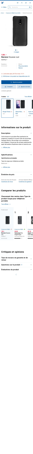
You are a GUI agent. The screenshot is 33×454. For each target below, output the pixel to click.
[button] (16, 74)
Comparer (10, 86)
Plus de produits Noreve (23, 66)
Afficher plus (6, 147)
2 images (16, 52)
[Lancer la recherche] (10, 7)
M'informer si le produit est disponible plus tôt (16, 76)
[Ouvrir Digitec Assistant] (26, 2)
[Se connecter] (21, 2)
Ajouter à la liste (25, 86)
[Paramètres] (17, 2)
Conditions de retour (7, 181)
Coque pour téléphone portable (13, 13)
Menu (4, 7)
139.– (4, 55)
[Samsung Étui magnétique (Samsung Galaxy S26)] (19, 223)
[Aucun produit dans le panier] (30, 2)
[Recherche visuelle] (30, 7)
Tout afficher (28, 96)
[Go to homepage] (2, 3)
